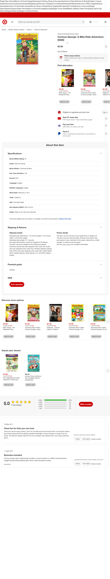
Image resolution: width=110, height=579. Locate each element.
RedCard (16, 11)
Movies (29, 29)
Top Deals (49, 9)
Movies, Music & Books (39, 6)
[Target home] (4, 22)
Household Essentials (20, 4)
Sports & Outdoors (56, 4)
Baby (31, 4)
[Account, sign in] (94, 22)
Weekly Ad (71, 9)
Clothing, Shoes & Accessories (52, 1)
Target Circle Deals (60, 9)
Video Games (25, 6)
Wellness (75, 4)
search (83, 22)
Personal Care (43, 4)
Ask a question (17, 284)
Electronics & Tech (13, 6)
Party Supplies (53, 6)
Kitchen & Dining (82, 1)
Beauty (35, 4)
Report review (96, 439)
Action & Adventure (40, 29)
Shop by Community (82, 6)
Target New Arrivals (7, 1)
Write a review (86, 404)
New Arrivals (23, 9)
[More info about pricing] (106, 46)
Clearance (14, 9)
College (30, 1)
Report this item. (65, 219)
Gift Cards (70, 6)
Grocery (9, 4)
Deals (8, 9)
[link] (63, 43)
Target (4, 29)
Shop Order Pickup (82, 9)
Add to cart (64, 102)
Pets (64, 4)
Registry (9, 11)
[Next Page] (108, 87)
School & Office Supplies (88, 4)
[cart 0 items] (105, 22)
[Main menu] (12, 22)
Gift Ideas (63, 6)
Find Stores (33, 11)
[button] (63, 43)
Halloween (37, 1)
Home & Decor (70, 1)
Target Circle (24, 11)
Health (69, 4)
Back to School (21, 1)
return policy (66, 244)
